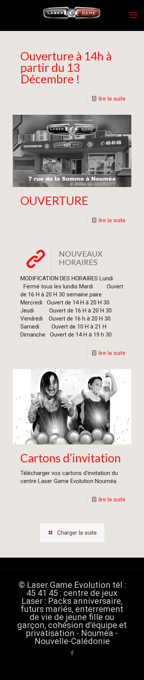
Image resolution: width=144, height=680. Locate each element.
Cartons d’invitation (70, 458)
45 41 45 (42, 593)
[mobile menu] (133, 15)
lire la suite (112, 98)
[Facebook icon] (72, 652)
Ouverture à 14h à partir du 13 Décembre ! (66, 67)
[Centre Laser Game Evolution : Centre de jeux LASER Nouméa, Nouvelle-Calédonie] (72, 15)
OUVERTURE (54, 200)
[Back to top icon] (128, 664)
